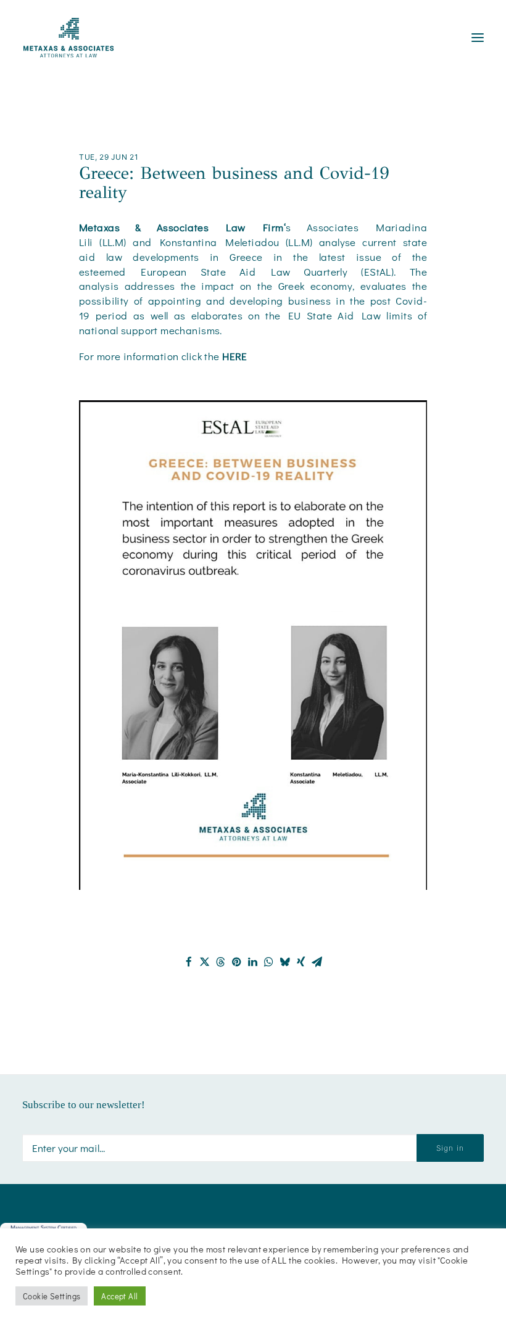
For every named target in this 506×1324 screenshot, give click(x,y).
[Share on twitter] (204, 962)
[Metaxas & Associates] (68, 38)
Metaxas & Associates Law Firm (181, 227)
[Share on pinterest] (237, 962)
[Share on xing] (301, 962)
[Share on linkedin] (253, 962)
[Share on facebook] (188, 962)
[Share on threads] (221, 962)
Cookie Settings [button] (51, 1296)
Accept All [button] (119, 1296)
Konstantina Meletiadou (219, 242)
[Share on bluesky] (285, 962)
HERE (234, 356)
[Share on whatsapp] (269, 962)
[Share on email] (317, 962)
